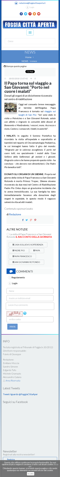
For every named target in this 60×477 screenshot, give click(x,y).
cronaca (33, 61)
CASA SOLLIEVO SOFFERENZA (28, 244)
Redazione (15, 214)
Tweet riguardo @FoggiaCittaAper (20, 394)
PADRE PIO (19, 250)
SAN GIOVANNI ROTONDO (27, 262)
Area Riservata (12, 380)
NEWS (25, 61)
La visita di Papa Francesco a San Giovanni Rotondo (29, 235)
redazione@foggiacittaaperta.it (32, 3)
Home (28, 57)
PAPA (37, 250)
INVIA (12, 326)
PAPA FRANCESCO (23, 256)
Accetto (31, 474)
